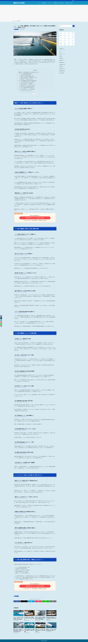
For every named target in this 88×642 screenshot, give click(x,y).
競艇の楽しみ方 (62, 64)
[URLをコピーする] (52, 601)
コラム (61, 51)
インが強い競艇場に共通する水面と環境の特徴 (27, 80)
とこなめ (73, 35)
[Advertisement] (44, 13)
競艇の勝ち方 (16, 29)
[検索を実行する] (74, 26)
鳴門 (65, 40)
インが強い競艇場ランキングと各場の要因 (27, 89)
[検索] (74, 0)
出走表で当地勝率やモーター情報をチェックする (29, 77)
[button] (16, 601)
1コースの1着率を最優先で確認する (26, 73)
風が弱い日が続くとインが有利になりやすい (28, 84)
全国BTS (61, 58)
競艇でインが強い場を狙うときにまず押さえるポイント (29, 72)
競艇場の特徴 (62, 70)
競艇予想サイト (62, 68)
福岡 (65, 44)
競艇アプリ (62, 60)
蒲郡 (68, 35)
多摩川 (61, 35)
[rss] (72, 0)
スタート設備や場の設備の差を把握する (27, 87)
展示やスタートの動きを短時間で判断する (28, 76)
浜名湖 (65, 35)
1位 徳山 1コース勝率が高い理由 (26, 90)
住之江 (73, 37)
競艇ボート (62, 66)
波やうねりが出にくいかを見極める (26, 83)
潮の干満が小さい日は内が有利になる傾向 (28, 86)
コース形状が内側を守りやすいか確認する (28, 82)
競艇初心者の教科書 (18, 3)
